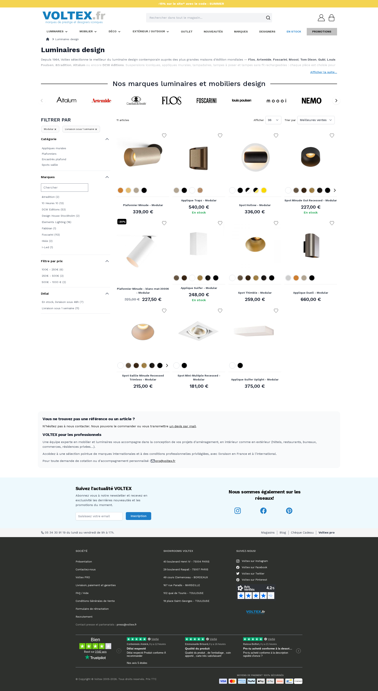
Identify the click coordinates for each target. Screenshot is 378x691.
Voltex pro (327, 532)
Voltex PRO (83, 577)
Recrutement (84, 616)
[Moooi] (276, 100)
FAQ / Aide (82, 593)
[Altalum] (66, 100)
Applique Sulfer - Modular (199, 288)
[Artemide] (101, 100)
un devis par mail (182, 426)
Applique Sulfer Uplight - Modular (255, 379)
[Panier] (330, 18)
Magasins (268, 532)
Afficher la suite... (323, 72)
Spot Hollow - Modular (255, 205)
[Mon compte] (320, 18)
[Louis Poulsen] (241, 100)
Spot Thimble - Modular (255, 292)
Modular (49, 129)
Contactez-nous (86, 569)
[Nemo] (311, 100)
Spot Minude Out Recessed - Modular (310, 200)
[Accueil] (48, 39)
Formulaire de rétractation (92, 608)
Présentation (84, 561)
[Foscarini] (206, 100)
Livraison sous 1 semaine (79, 129)
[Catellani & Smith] (136, 100)
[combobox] (209, 17)
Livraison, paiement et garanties (96, 585)
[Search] (268, 17)
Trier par (290, 120)
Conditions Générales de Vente (95, 600)
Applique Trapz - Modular (199, 200)
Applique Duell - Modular (310, 292)
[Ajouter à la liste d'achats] (164, 135)
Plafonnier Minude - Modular (143, 205)
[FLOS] (171, 100)
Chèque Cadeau (302, 532)
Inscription (138, 516)
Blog (283, 532)
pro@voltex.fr (165, 461)
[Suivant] (336, 101)
